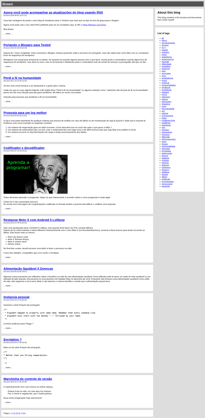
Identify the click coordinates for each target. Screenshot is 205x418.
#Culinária (166, 151)
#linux (164, 40)
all (163, 38)
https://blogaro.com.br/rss (94, 25)
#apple (165, 50)
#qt (163, 111)
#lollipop (165, 172)
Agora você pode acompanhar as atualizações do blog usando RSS (53, 12)
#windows (166, 125)
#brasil (165, 174)
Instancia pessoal (16, 297)
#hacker (165, 92)
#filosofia (166, 137)
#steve (165, 99)
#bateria (165, 158)
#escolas (166, 149)
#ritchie (165, 113)
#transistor (166, 102)
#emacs (165, 170)
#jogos (165, 144)
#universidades (169, 85)
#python (165, 130)
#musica (165, 134)
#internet (166, 69)
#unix (164, 55)
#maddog (166, 66)
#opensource (168, 59)
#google (165, 62)
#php (164, 142)
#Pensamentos (169, 139)
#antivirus (166, 167)
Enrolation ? (13, 339)
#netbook (166, 87)
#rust (164, 106)
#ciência (165, 83)
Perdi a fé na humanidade (22, 78)
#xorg (164, 80)
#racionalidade (168, 146)
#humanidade (168, 109)
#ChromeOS (167, 116)
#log (164, 71)
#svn (164, 76)
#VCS (164, 94)
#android (166, 186)
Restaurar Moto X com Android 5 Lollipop (34, 220)
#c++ (164, 47)
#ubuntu (165, 52)
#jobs (164, 118)
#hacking (166, 104)
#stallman (166, 123)
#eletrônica (167, 57)
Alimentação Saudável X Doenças (28, 268)
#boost (165, 156)
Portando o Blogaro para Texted (27, 45)
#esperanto (167, 132)
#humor (165, 45)
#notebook (166, 90)
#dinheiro (166, 97)
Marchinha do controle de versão (28, 379)
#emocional (167, 184)
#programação (168, 43)
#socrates (166, 73)
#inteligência (167, 78)
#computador (168, 181)
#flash (164, 177)
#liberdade (166, 64)
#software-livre (168, 120)
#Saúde (165, 160)
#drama (165, 163)
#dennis (165, 165)
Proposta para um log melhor (25, 112)
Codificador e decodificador (24, 148)
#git (163, 127)
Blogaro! (7, 3)
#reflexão (166, 179)
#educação (167, 153)
